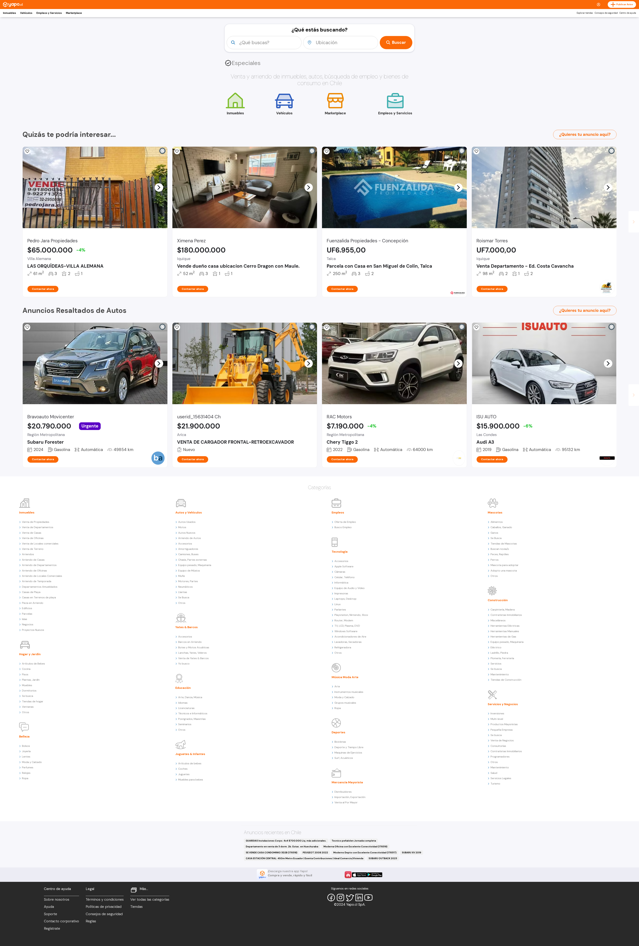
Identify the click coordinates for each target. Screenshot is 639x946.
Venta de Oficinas (33, 538)
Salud (494, 773)
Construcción (498, 600)
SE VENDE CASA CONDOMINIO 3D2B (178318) (271, 852)
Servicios (496, 663)
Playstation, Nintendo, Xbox (351, 615)
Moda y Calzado (32, 762)
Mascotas (495, 512)
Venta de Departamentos (37, 527)
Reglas (91, 921)
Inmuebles (9, 13)
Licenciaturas (186, 708)
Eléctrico (496, 647)
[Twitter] (349, 897)
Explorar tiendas (585, 13)
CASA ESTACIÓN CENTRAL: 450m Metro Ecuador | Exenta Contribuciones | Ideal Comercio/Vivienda (304, 858)
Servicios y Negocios (503, 704)
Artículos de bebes (189, 763)
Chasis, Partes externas (192, 560)
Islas (24, 619)
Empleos (338, 512)
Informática (341, 582)
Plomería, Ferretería (502, 658)
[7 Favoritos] (27, 151)
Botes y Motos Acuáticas (193, 647)
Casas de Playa (31, 592)
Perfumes (27, 767)
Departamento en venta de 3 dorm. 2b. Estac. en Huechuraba (282, 846)
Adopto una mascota (504, 570)
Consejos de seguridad (606, 13)
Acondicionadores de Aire (350, 636)
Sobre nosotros (56, 899)
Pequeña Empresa (502, 730)
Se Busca (183, 597)
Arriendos (28, 554)
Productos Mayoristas (504, 724)
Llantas (182, 592)
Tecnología (340, 552)
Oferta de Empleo (345, 522)
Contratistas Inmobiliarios (506, 615)
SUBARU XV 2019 (411, 852)
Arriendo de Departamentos (39, 565)
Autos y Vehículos (188, 512)
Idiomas (183, 702)
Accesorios (185, 543)
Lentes (26, 756)
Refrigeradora (342, 647)
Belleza (24, 736)
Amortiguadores (188, 549)
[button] (159, 187)
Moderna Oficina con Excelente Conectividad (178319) (355, 846)
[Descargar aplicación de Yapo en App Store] (359, 874)
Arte (337, 686)
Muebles (27, 685)
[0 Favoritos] (177, 151)
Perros (495, 560)
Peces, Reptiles (500, 554)
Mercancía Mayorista (347, 782)
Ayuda (49, 906)
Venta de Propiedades (35, 522)
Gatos (494, 532)
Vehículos (26, 13)
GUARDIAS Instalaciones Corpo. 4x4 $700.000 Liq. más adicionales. (286, 840)
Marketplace (74, 13)
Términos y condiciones (105, 899)
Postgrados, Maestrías (192, 719)
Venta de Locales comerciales (40, 543)
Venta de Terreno (32, 549)
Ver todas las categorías (149, 899)
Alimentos (497, 522)
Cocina (26, 669)
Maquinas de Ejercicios (348, 752)
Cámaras (339, 572)
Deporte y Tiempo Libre (348, 747)
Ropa (25, 778)
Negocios (27, 624)
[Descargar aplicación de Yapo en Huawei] (348, 874)
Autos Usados (187, 522)
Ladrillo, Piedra (499, 652)
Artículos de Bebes (33, 663)
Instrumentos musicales (348, 692)
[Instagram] (340, 897)
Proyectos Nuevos (33, 630)
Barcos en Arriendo (190, 642)
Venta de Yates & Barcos (193, 658)
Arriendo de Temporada (36, 581)
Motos (182, 527)
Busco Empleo (343, 527)
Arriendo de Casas (33, 560)
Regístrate (52, 928)
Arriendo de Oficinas (34, 570)
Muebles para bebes (190, 779)
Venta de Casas (31, 532)
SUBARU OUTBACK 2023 (383, 858)
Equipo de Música (189, 570)
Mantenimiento (500, 674)
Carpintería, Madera (503, 609)
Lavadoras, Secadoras (348, 642)
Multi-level (497, 719)
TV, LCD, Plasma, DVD (347, 626)
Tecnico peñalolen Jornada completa (354, 840)
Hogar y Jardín (30, 654)
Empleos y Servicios (49, 13)
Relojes (26, 773)
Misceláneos (498, 620)
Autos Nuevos (186, 532)
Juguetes (184, 774)
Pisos (25, 674)
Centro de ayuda (627, 13)
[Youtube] (368, 897)
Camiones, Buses (188, 554)
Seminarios (184, 724)
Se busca (27, 696)
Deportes (338, 732)
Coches (183, 768)
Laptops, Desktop (345, 598)
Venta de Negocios (502, 740)
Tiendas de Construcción (506, 680)
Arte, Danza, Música (190, 697)
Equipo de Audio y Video (349, 588)
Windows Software (345, 631)
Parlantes (340, 609)
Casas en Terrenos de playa (39, 597)
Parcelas (27, 614)
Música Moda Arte (345, 677)
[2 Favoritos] (327, 327)
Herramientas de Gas (503, 636)
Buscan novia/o (500, 549)
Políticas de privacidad (103, 906)
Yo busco (184, 663)
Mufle (181, 576)
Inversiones (497, 713)
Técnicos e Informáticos (192, 713)
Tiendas (136, 906)
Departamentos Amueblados (39, 586)
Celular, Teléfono (344, 577)
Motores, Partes (188, 581)
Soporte (50, 914)
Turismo (495, 783)
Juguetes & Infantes (190, 754)
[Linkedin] (359, 897)
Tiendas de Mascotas (504, 543)
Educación (183, 688)
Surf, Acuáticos (343, 758)
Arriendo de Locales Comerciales (42, 576)
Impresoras (341, 593)
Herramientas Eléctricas (505, 626)
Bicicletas (340, 742)
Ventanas (28, 706)
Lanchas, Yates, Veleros (192, 652)
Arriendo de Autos (189, 538)
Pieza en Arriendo (32, 603)
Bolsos (26, 746)
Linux (337, 604)
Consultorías (498, 746)
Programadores (500, 756)
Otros (25, 712)
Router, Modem (343, 620)
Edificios (27, 608)
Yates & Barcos (186, 627)
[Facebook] (331, 897)
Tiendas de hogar (32, 701)
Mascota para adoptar (505, 565)
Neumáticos (185, 586)
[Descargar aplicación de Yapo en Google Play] (374, 874)
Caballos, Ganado (501, 527)
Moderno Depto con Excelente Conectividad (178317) (365, 852)
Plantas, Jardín (31, 680)
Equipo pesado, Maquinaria (194, 565)
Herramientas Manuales (505, 631)
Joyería (26, 751)
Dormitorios (29, 690)
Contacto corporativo (61, 921)
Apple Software (343, 566)
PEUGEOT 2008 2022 (315, 852)
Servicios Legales (501, 778)
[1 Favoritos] (327, 151)
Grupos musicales (345, 702)
